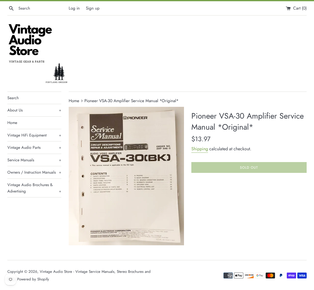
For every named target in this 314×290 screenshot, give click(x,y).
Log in (74, 8)
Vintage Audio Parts (34, 147)
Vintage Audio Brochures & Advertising (34, 188)
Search (13, 98)
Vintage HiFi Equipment (34, 135)
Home (12, 122)
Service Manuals (34, 160)
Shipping (199, 149)
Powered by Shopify (33, 279)
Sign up (93, 8)
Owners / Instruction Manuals (34, 172)
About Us (34, 110)
